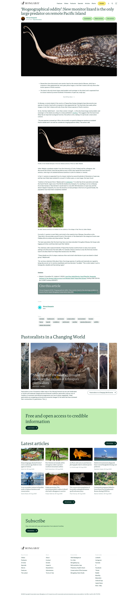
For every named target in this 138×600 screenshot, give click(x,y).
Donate (102, 3)
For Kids (73, 560)
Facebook (98, 568)
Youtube (97, 563)
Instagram (98, 560)
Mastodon (98, 578)
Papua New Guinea (37, 19)
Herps (41, 322)
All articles (109, 443)
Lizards (48, 322)
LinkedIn (97, 557)
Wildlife (96, 322)
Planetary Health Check (78, 568)
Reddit (97, 573)
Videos (66, 3)
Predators (56, 322)
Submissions (49, 570)
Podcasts (73, 3)
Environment (81, 319)
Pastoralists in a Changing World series (101, 392)
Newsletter (30, 530)
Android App (99, 580)
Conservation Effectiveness (79, 570)
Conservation (71, 319)
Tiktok (97, 570)
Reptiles (74, 322)
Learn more (30, 428)
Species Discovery (85, 322)
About (48, 557)
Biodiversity (50, 319)
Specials (80, 3)
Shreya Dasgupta (31, 17)
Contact (48, 560)
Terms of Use (50, 573)
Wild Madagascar (76, 557)
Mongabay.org (75, 563)
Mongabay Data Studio (77, 573)
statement (69, 182)
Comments (87, 18)
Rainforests (65, 322)
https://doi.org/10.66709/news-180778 (85, 292)
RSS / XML (98, 585)
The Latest (24, 573)
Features (59, 3)
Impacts (48, 565)
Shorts (94, 3)
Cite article (110, 18)
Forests (91, 319)
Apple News (99, 583)
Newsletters (49, 568)
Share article (99, 18)
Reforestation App (76, 565)
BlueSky (97, 575)
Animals (41, 319)
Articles (87, 3)
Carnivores (60, 319)
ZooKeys (75, 113)
